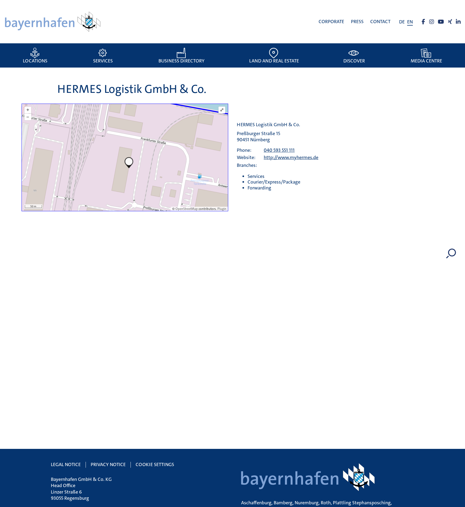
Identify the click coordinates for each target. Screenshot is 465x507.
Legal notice (66, 464)
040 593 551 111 (279, 150)
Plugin (221, 209)
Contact (380, 21)
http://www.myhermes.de (291, 157)
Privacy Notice (108, 464)
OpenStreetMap (186, 209)
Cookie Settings (155, 464)
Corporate (331, 21)
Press (357, 21)
